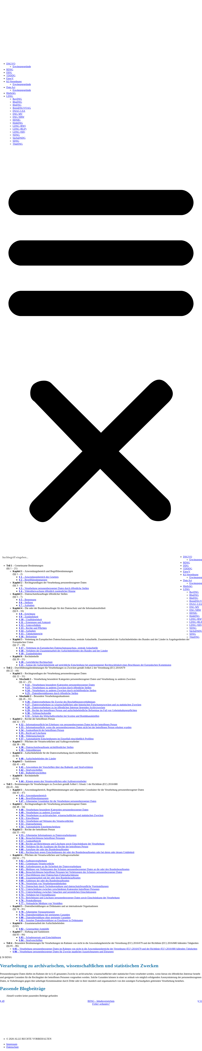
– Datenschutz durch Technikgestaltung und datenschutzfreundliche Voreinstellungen (64, 886)
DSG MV (18, 114)
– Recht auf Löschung (32, 733)
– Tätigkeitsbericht (30, 633)
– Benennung (27, 599)
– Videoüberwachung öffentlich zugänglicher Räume (47, 591)
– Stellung (26, 602)
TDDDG (10, 75)
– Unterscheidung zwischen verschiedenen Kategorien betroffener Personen (59, 889)
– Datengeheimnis (30, 824)
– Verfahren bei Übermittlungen (37, 894)
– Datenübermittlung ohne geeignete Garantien (45, 917)
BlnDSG (17, 105)
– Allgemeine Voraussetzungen (37, 911)
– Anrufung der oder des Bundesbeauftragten (44, 849)
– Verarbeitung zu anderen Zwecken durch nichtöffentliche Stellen (60, 690)
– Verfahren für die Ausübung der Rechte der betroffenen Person (53, 846)
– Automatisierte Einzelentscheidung (39, 826)
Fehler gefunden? (101, 1004)
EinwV (10, 78)
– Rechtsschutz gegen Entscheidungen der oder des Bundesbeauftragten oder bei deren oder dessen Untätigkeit (76, 852)
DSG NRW (18, 117)
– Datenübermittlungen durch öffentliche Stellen (51, 693)
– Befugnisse (28, 636)
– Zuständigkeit (28, 616)
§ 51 (200, 1001)
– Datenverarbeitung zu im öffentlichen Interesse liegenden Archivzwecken (65, 707)
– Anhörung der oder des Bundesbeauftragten (44, 880)
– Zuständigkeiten (30, 653)
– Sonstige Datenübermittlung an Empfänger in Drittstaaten (51, 920)
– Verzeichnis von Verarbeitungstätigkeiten (42, 883)
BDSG (9, 69)
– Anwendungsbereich (32, 795)
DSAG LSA (19, 111)
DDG (9, 72)
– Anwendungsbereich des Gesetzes (39, 577)
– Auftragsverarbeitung (33, 860)
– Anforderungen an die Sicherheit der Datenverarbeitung (50, 866)
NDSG (16, 135)
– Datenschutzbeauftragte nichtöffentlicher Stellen (46, 747)
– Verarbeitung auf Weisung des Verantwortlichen (46, 821)
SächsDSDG (19, 138)
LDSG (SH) (19, 132)
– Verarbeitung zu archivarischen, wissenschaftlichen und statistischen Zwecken (61, 815)
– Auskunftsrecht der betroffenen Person (41, 730)
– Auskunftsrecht (30, 841)
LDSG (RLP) (19, 129)
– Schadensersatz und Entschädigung (40, 937)
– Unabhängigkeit (30, 619)
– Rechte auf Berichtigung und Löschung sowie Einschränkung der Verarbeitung (61, 843)
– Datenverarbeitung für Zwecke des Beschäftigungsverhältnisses (60, 701)
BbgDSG (17, 102)
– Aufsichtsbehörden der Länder (37, 758)
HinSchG (11, 93)
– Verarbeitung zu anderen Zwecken (39, 812)
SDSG (16, 141)
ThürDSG (18, 144)
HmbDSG (18, 123)
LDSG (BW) (19, 126)
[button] (101, 350)
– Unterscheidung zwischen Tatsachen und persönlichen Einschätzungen (57, 892)
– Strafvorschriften (30, 770)
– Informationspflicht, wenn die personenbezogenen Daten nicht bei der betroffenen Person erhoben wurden (75, 727)
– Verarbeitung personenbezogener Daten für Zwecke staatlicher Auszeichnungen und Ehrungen (63, 951)
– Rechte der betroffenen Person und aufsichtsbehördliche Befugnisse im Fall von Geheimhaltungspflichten (81, 710)
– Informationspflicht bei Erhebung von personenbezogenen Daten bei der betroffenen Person (68, 724)
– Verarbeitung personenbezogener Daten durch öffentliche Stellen (54, 588)
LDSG (9, 96)
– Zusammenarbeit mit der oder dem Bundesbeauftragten (49, 877)
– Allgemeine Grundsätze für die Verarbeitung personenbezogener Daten (57, 801)
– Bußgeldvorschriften (32, 772)
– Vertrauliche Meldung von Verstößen (40, 903)
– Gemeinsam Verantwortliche (36, 863)
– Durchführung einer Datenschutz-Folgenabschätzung (49, 875)
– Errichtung (27, 613)
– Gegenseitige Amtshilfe (34, 929)
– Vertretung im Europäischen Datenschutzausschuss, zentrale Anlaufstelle (58, 648)
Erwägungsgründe (22, 66)
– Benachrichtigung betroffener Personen (42, 838)
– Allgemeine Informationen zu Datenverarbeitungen (47, 835)
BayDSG (17, 99)
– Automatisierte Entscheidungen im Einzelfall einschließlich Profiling (56, 738)
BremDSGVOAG (22, 108)
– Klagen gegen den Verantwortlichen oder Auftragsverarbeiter (52, 781)
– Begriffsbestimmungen (33, 579)
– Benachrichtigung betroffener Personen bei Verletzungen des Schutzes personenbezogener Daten (70, 872)
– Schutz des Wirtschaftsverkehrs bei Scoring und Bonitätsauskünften (62, 716)
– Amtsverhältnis (30, 625)
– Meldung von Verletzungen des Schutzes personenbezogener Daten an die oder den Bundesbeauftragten (74, 869)
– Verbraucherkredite (38, 713)
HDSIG (17, 120)
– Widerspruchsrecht (31, 736)
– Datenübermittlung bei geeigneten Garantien (44, 914)
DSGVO (10, 63)
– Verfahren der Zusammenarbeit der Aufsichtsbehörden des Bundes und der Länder (63, 650)
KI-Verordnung (14, 81)
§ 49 (2, 1001)
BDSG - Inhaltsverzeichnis (101, 1001)
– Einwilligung (29, 818)
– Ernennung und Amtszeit (34, 622)
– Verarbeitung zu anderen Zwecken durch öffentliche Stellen (58, 687)
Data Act (10, 87)
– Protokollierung (30, 900)
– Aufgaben (26, 605)
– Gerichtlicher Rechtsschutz (36, 662)
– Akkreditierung (30, 750)
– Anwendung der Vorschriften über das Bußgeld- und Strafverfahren (56, 767)
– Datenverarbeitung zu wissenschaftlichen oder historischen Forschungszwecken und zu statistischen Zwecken (83, 704)
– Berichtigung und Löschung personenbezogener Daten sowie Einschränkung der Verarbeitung (69, 897)
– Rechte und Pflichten (33, 628)
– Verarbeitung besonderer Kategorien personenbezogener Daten (60, 684)
